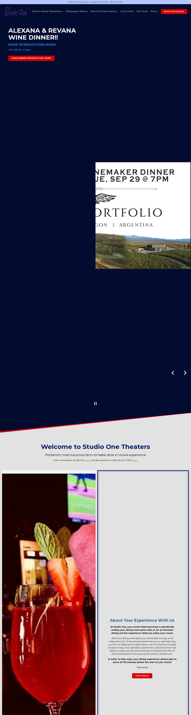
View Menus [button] (142, 676)
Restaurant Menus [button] (76, 11)
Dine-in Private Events (104, 11)
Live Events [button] (127, 11)
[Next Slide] (185, 372)
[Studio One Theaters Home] (16, 11)
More (154, 11)
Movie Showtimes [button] (174, 11)
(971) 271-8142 (116, 2)
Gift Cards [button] (142, 11)
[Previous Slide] (173, 372)
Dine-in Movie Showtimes (47, 11)
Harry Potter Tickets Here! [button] (27, 58)
